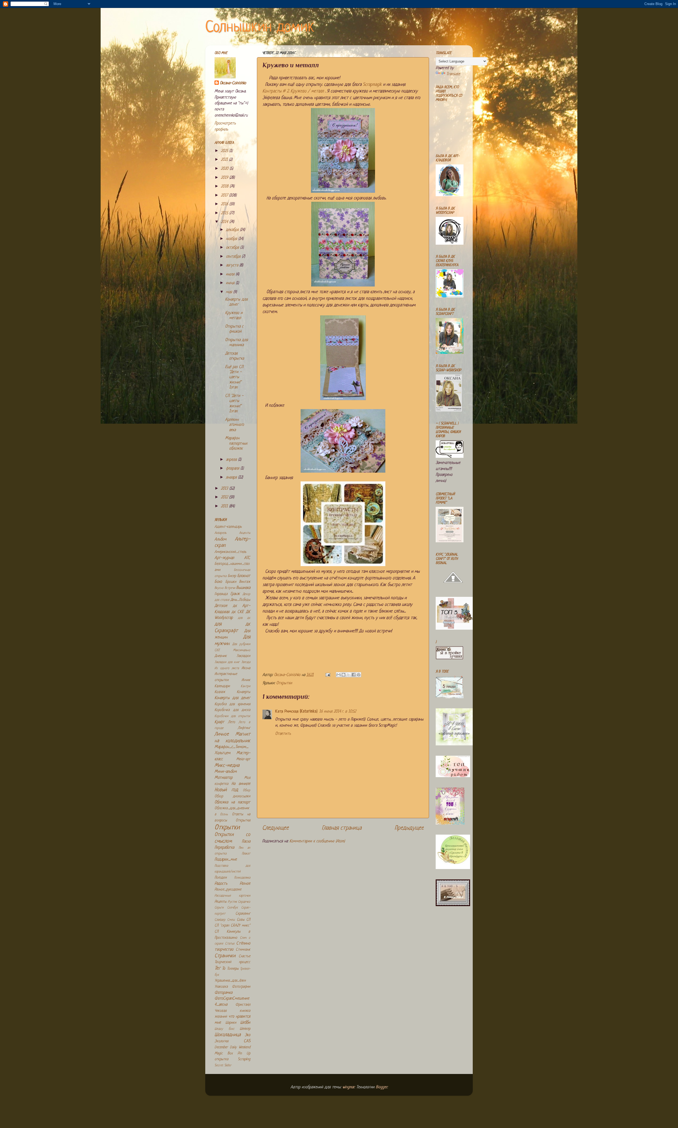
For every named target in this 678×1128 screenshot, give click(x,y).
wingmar (348, 1087)
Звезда (245, 662)
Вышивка (243, 588)
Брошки (230, 582)
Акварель (220, 533)
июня (231, 283)
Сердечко (244, 902)
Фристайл (242, 1005)
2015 (225, 213)
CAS (247, 1041)
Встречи (230, 588)
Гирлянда (221, 594)
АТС (247, 558)
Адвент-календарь (228, 527)
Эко (247, 1035)
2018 (225, 186)
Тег (217, 968)
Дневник (221, 656)
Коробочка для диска (232, 710)
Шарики (230, 1023)
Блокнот (243, 576)
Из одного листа (227, 668)
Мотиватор (224, 778)
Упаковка (221, 987)
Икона (246, 668)
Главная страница (342, 828)
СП (248, 920)
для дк (244, 618)
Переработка (224, 847)
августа (232, 265)
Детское (221, 606)
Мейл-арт (243, 759)
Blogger (381, 1087)
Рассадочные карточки (232, 896)
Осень (224, 814)
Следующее (275, 828)
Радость (221, 883)
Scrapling (244, 1059)
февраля (233, 468)
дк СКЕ (237, 612)
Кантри (245, 686)
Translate (453, 74)
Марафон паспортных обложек (236, 443)
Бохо (218, 582)
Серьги (219, 908)
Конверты (243, 692)
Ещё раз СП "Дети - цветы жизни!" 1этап (234, 377)
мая (229, 292)
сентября (234, 256)
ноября (232, 239)
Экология (221, 1041)
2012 (225, 497)
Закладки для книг (227, 662)
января (232, 477)
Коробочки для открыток (232, 716)
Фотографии (241, 987)
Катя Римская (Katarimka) (296, 711)
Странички (225, 956)
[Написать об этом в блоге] (343, 674)
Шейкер (245, 1029)
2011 (225, 506)
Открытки (284, 683)
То (223, 968)
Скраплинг (242, 914)
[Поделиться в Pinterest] (358, 674)
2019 (225, 178)
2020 (225, 169)
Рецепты (220, 902)
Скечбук (232, 908)
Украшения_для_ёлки (230, 981)
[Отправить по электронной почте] (338, 674)
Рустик (232, 902)
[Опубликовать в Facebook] (353, 674)
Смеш (231, 920)
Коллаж (220, 692)
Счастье (244, 956)
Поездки (221, 878)
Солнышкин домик (259, 27)
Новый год (226, 790)
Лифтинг (244, 728)
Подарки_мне (226, 859)
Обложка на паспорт (232, 802)
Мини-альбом (226, 771)
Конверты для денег (232, 698)
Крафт (219, 722)
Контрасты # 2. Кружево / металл (293, 91)
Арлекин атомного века (234, 425)
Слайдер (220, 920)
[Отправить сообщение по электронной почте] (327, 675)
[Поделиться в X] (348, 674)
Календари (222, 686)
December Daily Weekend (232, 1047)
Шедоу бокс (224, 1029)
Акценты (244, 533)
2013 (225, 488)
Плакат (246, 854)
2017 (225, 195)
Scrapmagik (372, 84)
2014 (225, 222)
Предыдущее (409, 828)
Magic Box (224, 1053)
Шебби (245, 1022)
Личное (222, 734)
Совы (240, 920)
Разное (245, 883)
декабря (233, 230)
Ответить (283, 734)
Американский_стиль (230, 552)
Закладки (243, 656)
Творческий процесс (232, 962)
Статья (229, 944)
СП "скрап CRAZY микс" (232, 926)
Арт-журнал (224, 558)
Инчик (246, 680)
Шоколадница (228, 1035)
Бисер (232, 576)
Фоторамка (223, 993)
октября (233, 247)
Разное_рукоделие (228, 890)
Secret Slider (223, 1065)
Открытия (243, 820)
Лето (231, 722)
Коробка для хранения (232, 704)
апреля (232, 460)
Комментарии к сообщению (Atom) (317, 841)
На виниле (240, 784)
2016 (225, 204)
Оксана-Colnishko (233, 83)
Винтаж (244, 582)
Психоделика (242, 878)
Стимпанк (243, 950)
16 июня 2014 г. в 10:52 (337, 711)
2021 (225, 160)
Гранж (235, 594)
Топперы (233, 969)
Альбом (220, 539)
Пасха (246, 841)
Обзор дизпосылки (232, 796)
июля (231, 274)
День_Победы (240, 600)
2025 (225, 151)
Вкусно (219, 588)
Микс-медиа (227, 765)
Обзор (246, 790)
